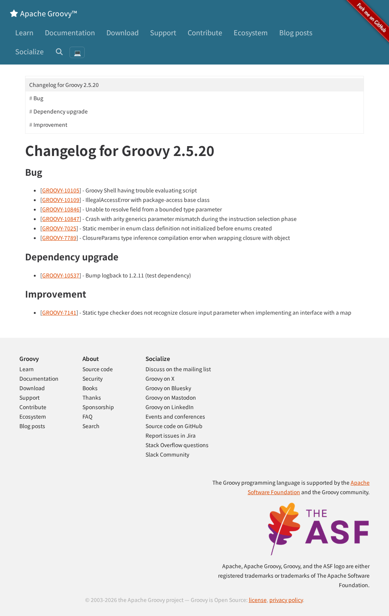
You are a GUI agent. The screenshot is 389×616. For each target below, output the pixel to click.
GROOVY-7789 (59, 237)
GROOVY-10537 (60, 275)
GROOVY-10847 (60, 218)
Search (91, 426)
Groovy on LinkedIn (169, 407)
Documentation (70, 32)
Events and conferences (175, 416)
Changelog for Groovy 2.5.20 (64, 84)
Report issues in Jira (170, 435)
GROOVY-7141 (59, 312)
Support (163, 32)
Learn (24, 32)
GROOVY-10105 (60, 190)
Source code (97, 369)
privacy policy (286, 599)
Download (122, 32)
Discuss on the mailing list (178, 369)
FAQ (87, 416)
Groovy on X (159, 378)
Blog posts (295, 32)
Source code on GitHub (173, 426)
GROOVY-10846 (60, 209)
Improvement (50, 124)
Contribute (205, 32)
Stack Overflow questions (177, 445)
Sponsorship (98, 407)
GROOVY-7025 (59, 228)
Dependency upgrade (60, 111)
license (258, 599)
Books (90, 388)
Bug (38, 98)
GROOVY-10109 (60, 199)
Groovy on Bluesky (168, 388)
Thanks (91, 397)
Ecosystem (251, 32)
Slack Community (167, 454)
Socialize (29, 51)
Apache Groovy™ (48, 13)
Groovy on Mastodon (170, 397)
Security (92, 378)
